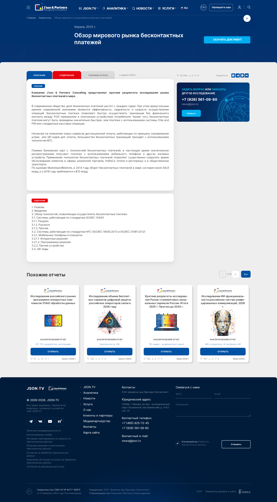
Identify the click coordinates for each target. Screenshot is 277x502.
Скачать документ (227, 39)
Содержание (67, 75)
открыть (53, 351)
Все (246, 274)
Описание (39, 75)
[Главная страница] (51, 7)
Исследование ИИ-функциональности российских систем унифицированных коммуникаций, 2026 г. (223, 301)
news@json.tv (190, 104)
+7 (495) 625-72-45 (135, 423)
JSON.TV (89, 8)
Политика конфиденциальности (44, 430)
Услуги (168, 8)
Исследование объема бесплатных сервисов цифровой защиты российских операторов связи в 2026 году (109, 301)
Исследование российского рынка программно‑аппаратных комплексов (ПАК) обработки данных (53, 300)
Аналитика (116, 8)
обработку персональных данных (195, 443)
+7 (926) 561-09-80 (199, 99)
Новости (144, 8)
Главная (31, 17)
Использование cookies (39, 434)
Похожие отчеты (98, 75)
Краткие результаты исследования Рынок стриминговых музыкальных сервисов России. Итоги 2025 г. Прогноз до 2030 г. (166, 301)
